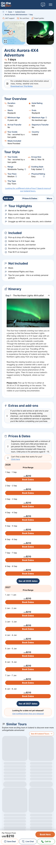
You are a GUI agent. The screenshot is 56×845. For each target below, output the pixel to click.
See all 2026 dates (28, 581)
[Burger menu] (50, 4)
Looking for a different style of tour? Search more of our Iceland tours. (28, 189)
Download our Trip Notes (22, 86)
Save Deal (11, 841)
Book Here (45, 834)
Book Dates (28, 479)
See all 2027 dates (28, 703)
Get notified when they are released (28, 713)
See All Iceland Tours (40, 734)
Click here (15, 459)
